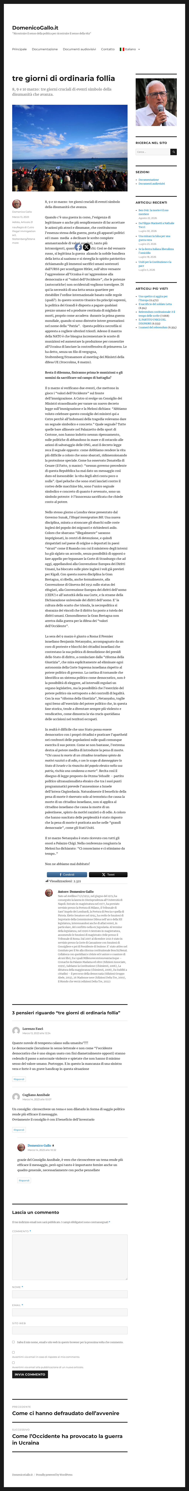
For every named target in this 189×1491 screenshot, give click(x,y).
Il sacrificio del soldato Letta (155, 304)
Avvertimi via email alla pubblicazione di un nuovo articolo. (48, 1367)
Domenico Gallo (22, 211)
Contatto (108, 49)
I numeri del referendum (153, 327)
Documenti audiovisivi (79, 49)
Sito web (19, 1323)
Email (17, 1305)
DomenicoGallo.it (35, 28)
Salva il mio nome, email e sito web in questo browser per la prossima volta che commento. (70, 1342)
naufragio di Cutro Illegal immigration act (24, 231)
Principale (19, 49)
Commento (21, 1231)
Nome (17, 1287)
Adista (16, 222)
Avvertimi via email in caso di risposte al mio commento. (46, 1356)
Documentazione (45, 49)
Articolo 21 (27, 222)
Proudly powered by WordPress (54, 1474)
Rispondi (19, 1079)
